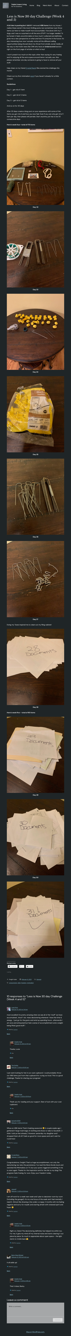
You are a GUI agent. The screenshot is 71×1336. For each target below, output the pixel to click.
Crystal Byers (31, 68)
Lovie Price (14, 1007)
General (39, 979)
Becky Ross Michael (17, 1255)
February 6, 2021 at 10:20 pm (20, 1257)
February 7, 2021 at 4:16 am (22, 1281)
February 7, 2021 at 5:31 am (22, 1225)
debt (19, 983)
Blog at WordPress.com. (35, 1332)
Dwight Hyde (18, 1042)
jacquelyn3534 (15, 1121)
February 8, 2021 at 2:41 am (19, 1009)
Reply (8, 1034)
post (32, 76)
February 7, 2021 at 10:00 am (20, 1067)
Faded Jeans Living (19, 4)
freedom (23, 983)
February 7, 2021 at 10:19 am (22, 1096)
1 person (15, 1029)
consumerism (13, 983)
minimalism (30, 983)
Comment (58, 1320)
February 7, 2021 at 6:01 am (19, 1157)
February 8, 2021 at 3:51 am (22, 1044)
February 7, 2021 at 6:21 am (19, 1123)
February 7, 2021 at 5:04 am (19, 1191)
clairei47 (13, 1189)
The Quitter (14, 1065)
